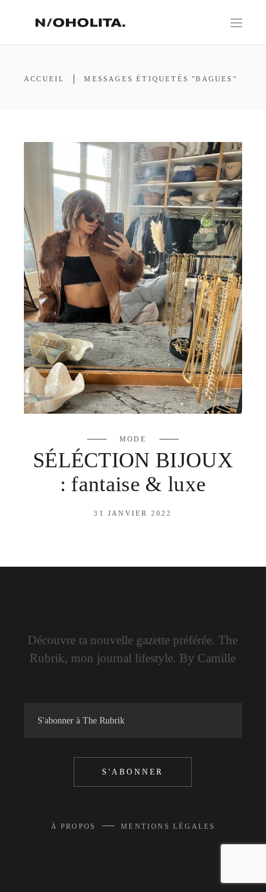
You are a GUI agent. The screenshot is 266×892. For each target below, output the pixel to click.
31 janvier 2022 (133, 513)
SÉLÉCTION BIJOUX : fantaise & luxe (133, 472)
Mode (133, 439)
